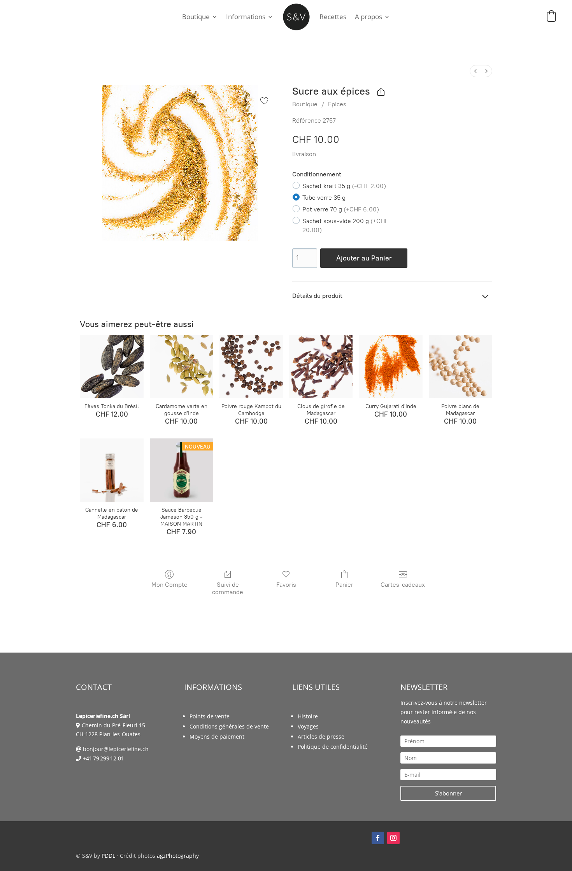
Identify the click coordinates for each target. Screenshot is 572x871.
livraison (304, 154)
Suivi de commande (227, 588)
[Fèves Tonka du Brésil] (111, 366)
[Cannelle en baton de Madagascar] (111, 470)
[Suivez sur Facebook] (378, 838)
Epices (337, 104)
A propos (368, 16)
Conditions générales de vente (229, 726)
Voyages (308, 726)
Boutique (196, 16)
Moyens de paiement (216, 736)
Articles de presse (321, 736)
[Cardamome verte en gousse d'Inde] (181, 366)
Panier (344, 584)
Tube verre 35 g (324, 197)
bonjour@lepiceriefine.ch (116, 749)
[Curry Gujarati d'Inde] (390, 366)
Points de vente (209, 716)
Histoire (308, 716)
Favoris (286, 584)
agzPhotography (178, 855)
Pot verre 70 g (340, 209)
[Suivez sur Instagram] (393, 838)
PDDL (108, 855)
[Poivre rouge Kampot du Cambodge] (251, 366)
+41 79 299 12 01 (103, 758)
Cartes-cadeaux (403, 584)
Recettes (332, 16)
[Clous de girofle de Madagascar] (321, 366)
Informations (245, 16)
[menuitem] (475, 71)
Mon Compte (169, 584)
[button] (551, 16)
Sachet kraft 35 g (344, 185)
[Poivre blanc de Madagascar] (460, 366)
